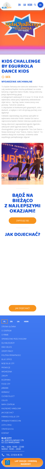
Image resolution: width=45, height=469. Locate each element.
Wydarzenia (7, 371)
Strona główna (9, 326)
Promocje (6, 367)
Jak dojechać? (8, 412)
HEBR (30, 4)
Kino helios (7, 347)
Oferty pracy (7, 351)
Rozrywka (6, 380)
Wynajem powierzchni (11, 421)
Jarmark (5, 388)
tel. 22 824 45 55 (14, 454)
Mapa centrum (8, 404)
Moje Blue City (8, 363)
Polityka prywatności (11, 355)
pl (5, 321)
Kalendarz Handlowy (11, 408)
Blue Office (7, 359)
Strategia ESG (8, 429)
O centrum (6, 330)
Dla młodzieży (8, 343)
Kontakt (5, 433)
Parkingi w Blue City (10, 416)
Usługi (5, 400)
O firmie (5, 335)
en (19, 4)
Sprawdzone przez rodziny (14, 339)
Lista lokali (7, 425)
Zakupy (5, 376)
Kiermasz (6, 392)
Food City (6, 384)
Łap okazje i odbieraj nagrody (26, 462)
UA (24, 4)
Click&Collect (8, 396)
